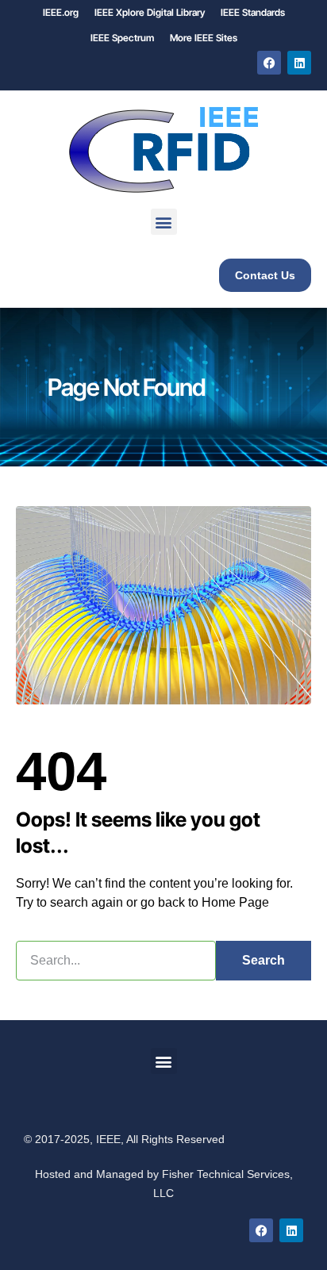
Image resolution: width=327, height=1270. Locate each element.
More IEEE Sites (203, 38)
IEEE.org (61, 12)
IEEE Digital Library (149, 12)
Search (263, 960)
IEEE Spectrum (122, 38)
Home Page (235, 902)
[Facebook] (269, 63)
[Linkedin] (299, 63)
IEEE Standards (253, 12)
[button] (164, 222)
